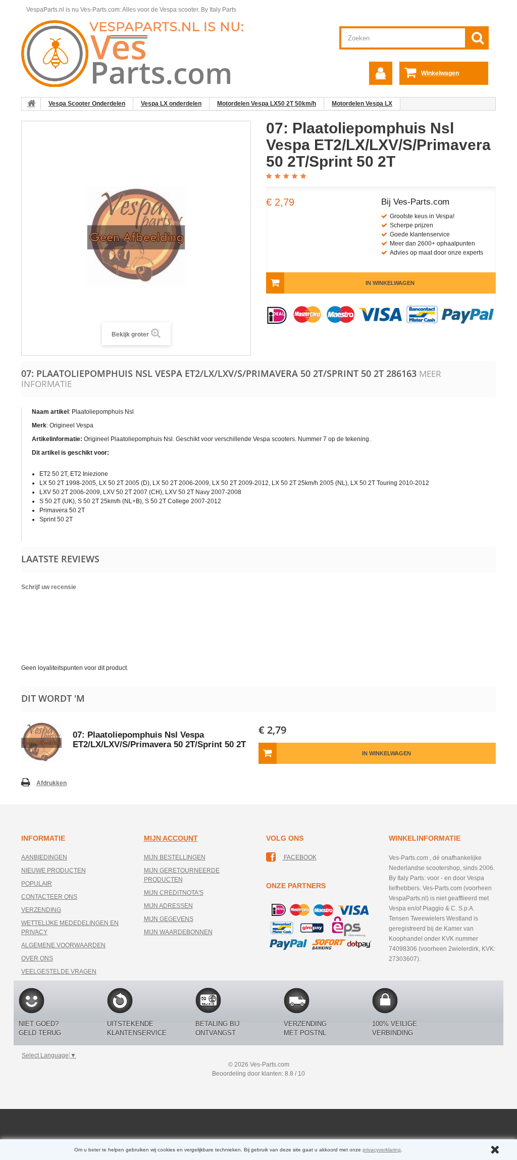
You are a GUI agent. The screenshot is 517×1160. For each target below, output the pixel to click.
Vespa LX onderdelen (171, 103)
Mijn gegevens (168, 919)
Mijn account (171, 838)
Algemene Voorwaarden (63, 945)
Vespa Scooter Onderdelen (86, 103)
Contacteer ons (49, 896)
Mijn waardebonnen (178, 932)
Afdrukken (51, 783)
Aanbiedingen (44, 857)
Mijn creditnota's (173, 892)
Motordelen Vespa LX (362, 103)
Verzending (41, 909)
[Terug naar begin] (31, 104)
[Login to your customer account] (380, 73)
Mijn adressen (168, 905)
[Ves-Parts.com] (138, 53)
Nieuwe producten (53, 870)
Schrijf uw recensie (48, 587)
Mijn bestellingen (174, 857)
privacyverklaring (382, 1149)
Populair (36, 883)
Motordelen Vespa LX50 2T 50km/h (266, 103)
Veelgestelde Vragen (58, 971)
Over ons (37, 958)
